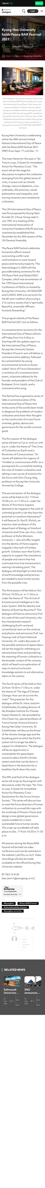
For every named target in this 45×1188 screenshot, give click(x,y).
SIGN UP (39, 3)
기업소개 (5, 3)
